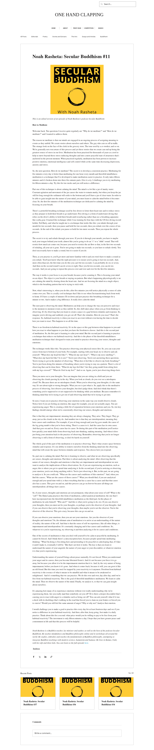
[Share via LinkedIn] (45, 657)
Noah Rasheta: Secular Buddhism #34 (112, 703)
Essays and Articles (88, 36)
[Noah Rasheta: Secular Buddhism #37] (38, 687)
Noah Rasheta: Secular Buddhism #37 (34, 703)
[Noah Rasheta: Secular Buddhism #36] (77, 687)
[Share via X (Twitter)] (39, 657)
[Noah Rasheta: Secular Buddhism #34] (116, 687)
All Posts (23, 36)
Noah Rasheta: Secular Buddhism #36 (73, 703)
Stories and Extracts (59, 36)
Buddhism (104, 36)
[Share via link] (51, 657)
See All (131, 673)
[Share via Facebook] (33, 657)
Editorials (34, 36)
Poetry (45, 36)
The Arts (74, 36)
